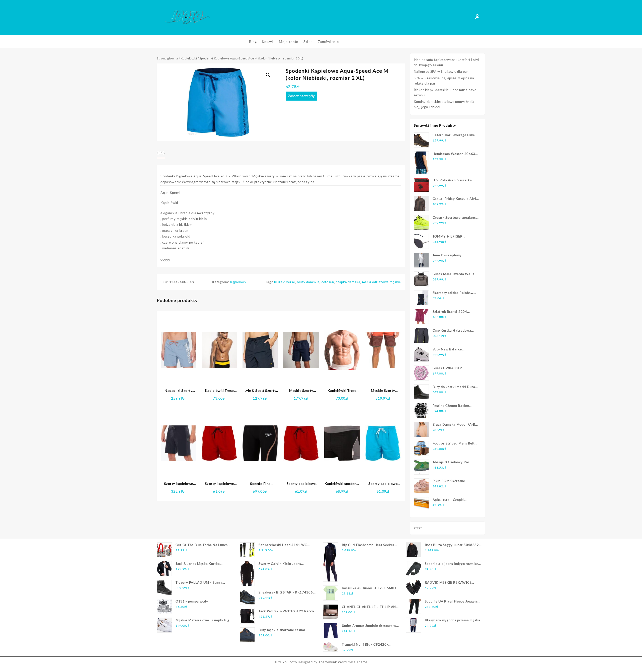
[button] (268, 75)
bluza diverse (284, 282)
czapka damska (348, 282)
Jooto (292, 662)
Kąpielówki (189, 58)
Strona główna (167, 58)
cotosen (328, 282)
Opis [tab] (161, 153)
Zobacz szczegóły (301, 96)
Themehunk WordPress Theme (343, 662)
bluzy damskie (308, 282)
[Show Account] (477, 17)
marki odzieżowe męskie (381, 282)
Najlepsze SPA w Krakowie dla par (441, 71)
